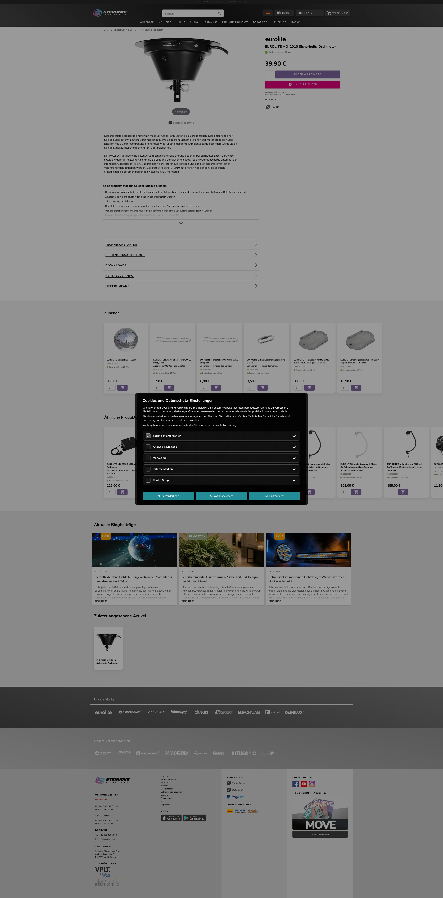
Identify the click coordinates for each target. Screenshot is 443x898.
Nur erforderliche (168, 496)
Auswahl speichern (221, 496)
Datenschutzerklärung (223, 425)
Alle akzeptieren (274, 496)
